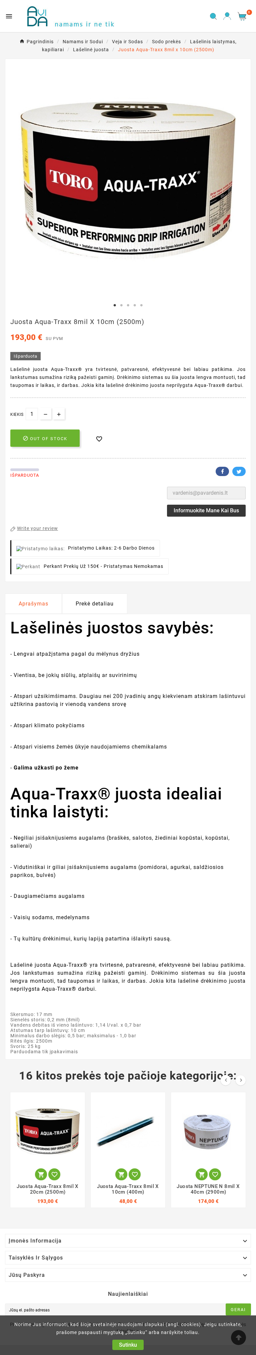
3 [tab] (128, 305)
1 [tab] (114, 305)
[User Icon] (227, 16)
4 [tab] (134, 305)
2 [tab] (121, 305)
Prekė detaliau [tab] (95, 603)
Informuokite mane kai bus (206, 510)
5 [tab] (141, 305)
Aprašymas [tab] (33, 603)
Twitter (239, 471)
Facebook (222, 471)
